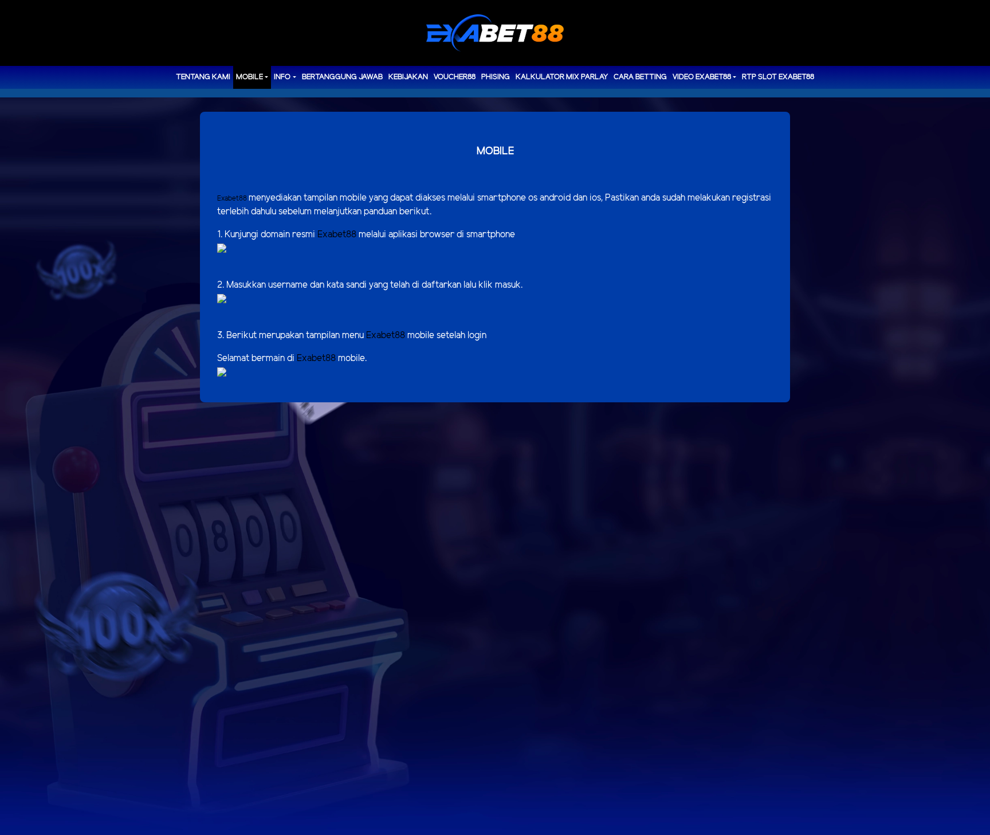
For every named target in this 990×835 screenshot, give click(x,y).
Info (282, 77)
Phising (495, 77)
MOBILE (249, 77)
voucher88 (455, 77)
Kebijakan (408, 77)
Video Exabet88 (702, 77)
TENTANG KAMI (203, 77)
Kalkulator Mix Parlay (562, 77)
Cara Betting (640, 77)
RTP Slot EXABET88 (778, 77)
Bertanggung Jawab (342, 77)
